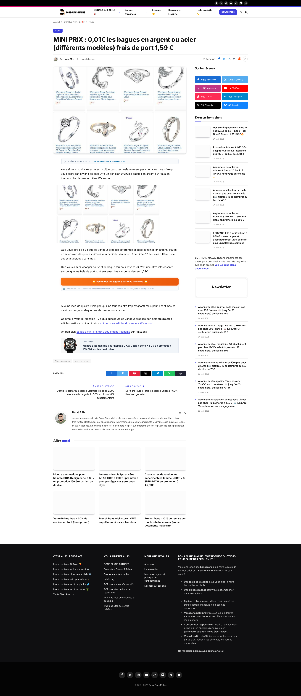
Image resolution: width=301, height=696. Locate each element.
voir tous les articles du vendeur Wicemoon (126, 323)
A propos (149, 564)
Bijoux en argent (63, 361)
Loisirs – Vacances (130, 11)
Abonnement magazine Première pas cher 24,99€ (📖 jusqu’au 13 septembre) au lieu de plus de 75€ (222, 366)
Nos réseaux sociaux (155, 585)
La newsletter (151, 569)
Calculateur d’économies (116, 574)
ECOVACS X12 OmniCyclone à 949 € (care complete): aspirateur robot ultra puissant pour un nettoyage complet (230, 238)
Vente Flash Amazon (63, 594)
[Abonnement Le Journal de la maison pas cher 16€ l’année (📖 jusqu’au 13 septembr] (202, 194)
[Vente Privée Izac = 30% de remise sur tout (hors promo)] (74, 502)
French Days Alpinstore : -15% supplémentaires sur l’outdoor (117, 520)
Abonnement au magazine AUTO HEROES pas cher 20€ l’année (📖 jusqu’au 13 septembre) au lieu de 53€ (222, 329)
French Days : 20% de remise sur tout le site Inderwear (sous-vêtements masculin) (165, 522)
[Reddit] (42, 218)
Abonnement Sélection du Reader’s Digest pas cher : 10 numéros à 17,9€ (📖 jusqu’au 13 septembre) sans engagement (222, 403)
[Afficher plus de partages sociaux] (245, 59)
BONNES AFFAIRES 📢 (104, 11)
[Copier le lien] (42, 211)
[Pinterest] (42, 183)
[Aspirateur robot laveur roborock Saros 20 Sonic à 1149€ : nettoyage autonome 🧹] (202, 171)
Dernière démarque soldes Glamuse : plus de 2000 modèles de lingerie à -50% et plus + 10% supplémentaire (85, 394)
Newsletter (228, 12)
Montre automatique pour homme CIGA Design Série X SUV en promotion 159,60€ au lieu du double (127, 347)
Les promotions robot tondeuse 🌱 (71, 589)
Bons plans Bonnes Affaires (118, 569)
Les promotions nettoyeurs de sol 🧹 (72, 579)
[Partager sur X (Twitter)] (224, 59)
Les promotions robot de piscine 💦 (71, 584)
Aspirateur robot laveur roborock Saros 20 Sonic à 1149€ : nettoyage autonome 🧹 (229, 172)
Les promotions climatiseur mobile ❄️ (72, 574)
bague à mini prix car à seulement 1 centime (103, 331)
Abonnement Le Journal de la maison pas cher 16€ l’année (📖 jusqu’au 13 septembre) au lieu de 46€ (230, 195)
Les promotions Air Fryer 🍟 (67, 564)
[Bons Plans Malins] (72, 12)
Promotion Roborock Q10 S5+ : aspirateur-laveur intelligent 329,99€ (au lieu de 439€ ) (230, 150)
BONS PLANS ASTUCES (116, 564)
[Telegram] (42, 197)
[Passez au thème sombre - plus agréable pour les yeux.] (241, 12)
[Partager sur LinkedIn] (229, 59)
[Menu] (54, 12)
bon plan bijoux (82, 361)
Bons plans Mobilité (174, 11)
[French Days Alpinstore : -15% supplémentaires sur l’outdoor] (119, 502)
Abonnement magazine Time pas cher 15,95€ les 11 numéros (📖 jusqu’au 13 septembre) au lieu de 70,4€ (219, 384)
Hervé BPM (69, 59)
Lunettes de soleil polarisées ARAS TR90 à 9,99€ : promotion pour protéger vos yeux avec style (118, 479)
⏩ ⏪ (119, 281)
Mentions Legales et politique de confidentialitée (154, 577)
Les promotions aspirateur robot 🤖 (71, 569)
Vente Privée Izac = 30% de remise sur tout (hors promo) (71, 520)
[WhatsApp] (42, 204)
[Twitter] (42, 176)
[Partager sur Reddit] (239, 59)
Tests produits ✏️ (204, 11)
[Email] (42, 190)
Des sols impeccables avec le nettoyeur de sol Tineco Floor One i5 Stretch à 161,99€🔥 (230, 131)
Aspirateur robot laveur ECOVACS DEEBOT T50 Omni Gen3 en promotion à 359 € (229, 216)
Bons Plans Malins (157, 685)
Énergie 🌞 (156, 11)
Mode (58, 31)
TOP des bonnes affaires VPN (119, 584)
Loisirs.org (109, 579)
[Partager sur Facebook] (219, 59)
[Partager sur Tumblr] (234, 59)
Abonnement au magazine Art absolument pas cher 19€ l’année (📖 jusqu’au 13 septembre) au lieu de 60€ (222, 347)
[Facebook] (42, 169)
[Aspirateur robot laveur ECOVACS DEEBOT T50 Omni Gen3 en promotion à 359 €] (202, 217)
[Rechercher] (246, 12)
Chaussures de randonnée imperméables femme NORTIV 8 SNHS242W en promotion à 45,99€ (165, 479)
